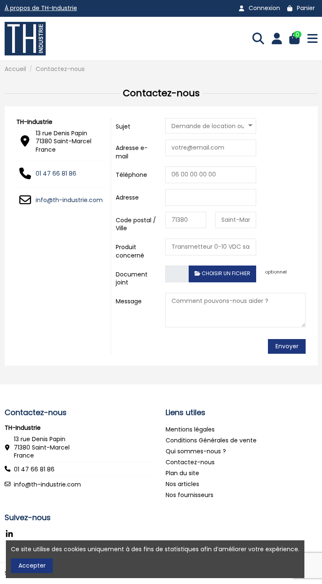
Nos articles (182, 484)
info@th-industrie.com (69, 200)
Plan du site (182, 473)
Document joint (132, 278)
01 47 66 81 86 (56, 173)
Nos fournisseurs (189, 495)
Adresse (127, 197)
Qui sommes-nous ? (196, 451)
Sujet (123, 126)
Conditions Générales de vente (211, 440)
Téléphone (131, 175)
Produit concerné (130, 251)
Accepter (32, 565)
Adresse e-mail (132, 152)
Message (129, 301)
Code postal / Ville (136, 224)
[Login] (277, 38)
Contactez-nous (190, 462)
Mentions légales (190, 429)
